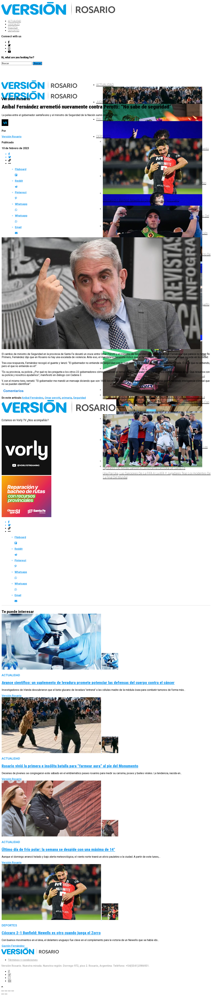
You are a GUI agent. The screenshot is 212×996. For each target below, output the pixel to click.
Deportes (13, 30)
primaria (67, 397)
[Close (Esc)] (2, 990)
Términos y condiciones (23, 960)
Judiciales (14, 24)
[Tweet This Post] (109, 525)
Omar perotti (52, 397)
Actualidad (14, 21)
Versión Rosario (12, 136)
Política (13, 27)
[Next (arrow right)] (6, 994)
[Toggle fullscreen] (9, 990)
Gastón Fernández (13, 945)
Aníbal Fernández (32, 397)
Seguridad (79, 397)
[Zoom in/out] (12, 990)
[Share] (6, 990)
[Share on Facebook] (109, 522)
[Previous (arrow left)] (2, 994)
